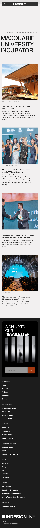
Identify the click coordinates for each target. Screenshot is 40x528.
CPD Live (5, 451)
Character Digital (8, 506)
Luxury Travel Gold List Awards (13, 497)
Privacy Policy (7, 435)
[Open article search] (35, 4)
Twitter (4, 467)
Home (4, 385)
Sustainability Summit (10, 454)
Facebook (5, 470)
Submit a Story (7, 438)
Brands (4, 399)
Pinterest (5, 477)
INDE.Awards (6, 487)
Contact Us (6, 431)
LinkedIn (5, 474)
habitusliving (7, 412)
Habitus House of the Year (11, 494)
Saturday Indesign (8, 447)
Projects (5, 392)
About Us (5, 428)
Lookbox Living (7, 415)
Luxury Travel (7, 418)
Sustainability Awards (10, 490)
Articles (5, 389)
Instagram (5, 464)
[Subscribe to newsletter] (31, 370)
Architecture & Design (10, 408)
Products (5, 395)
